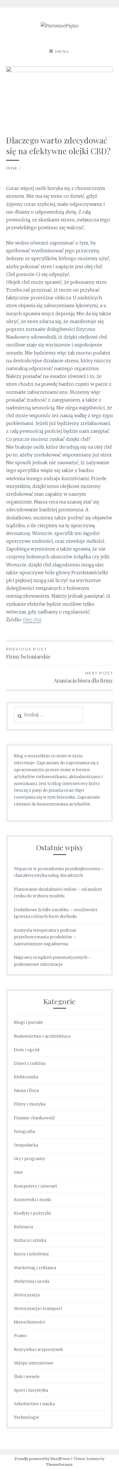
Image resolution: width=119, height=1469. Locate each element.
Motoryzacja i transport (38, 1308)
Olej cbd (32, 619)
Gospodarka (26, 1145)
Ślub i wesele (27, 1376)
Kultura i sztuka (30, 1240)
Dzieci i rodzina (29, 1063)
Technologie (26, 1417)
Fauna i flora (26, 1090)
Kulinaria (23, 1226)
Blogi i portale (28, 1022)
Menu (62, 51)
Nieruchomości (29, 1322)
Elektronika (26, 1077)
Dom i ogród (26, 1049)
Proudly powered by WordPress (42, 1459)
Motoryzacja (27, 1295)
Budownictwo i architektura (42, 1036)
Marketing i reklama (35, 1267)
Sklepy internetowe (33, 1363)
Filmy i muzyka (29, 1104)
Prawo (20, 1335)
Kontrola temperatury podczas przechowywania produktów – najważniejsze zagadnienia (45, 937)
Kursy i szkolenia (31, 1254)
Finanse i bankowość (34, 1118)
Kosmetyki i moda (32, 1199)
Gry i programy (29, 1158)
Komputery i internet (35, 1186)
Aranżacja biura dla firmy (83, 677)
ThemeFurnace (59, 1464)
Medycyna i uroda (31, 1281)
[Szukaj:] (48, 714)
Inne (12, 168)
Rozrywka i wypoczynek (38, 1349)
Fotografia (24, 1131)
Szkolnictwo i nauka (34, 1403)
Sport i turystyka (31, 1390)
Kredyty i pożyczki (32, 1213)
